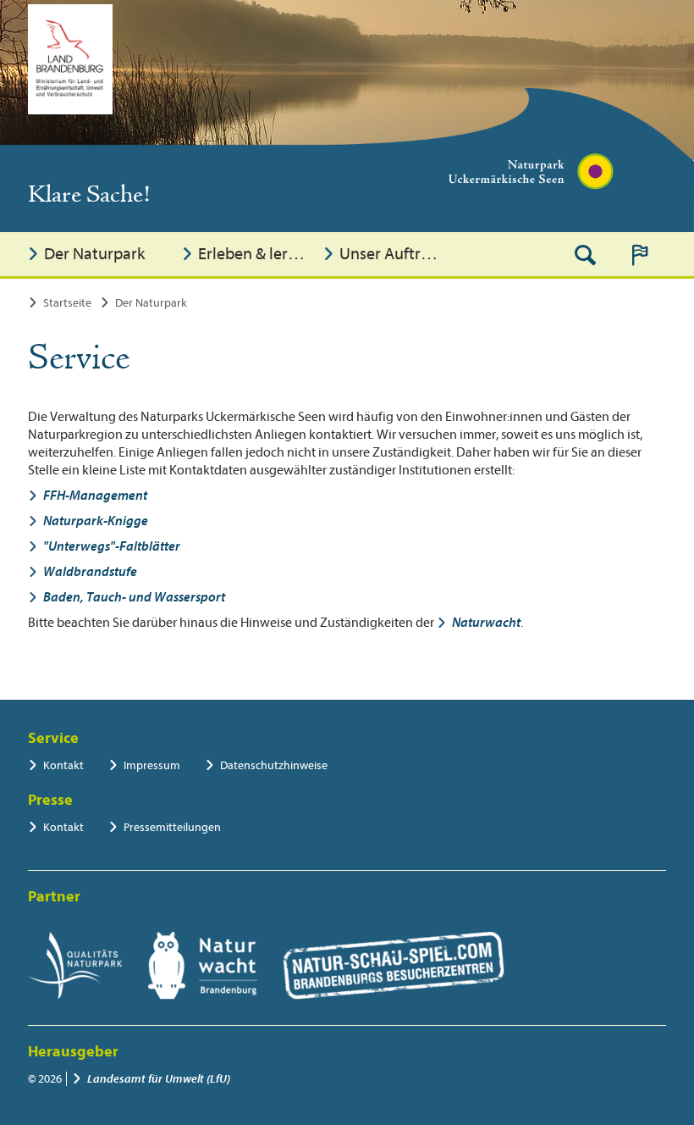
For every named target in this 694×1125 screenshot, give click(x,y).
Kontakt (63, 765)
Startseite (67, 303)
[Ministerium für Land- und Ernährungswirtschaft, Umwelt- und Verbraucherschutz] (70, 59)
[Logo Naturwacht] (202, 966)
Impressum (152, 765)
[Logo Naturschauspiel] (394, 966)
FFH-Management (95, 495)
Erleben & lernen (255, 253)
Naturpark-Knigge (95, 521)
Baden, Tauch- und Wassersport (134, 597)
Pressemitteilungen (172, 827)
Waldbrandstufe (90, 571)
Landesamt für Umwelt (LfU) (158, 1079)
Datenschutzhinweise (274, 765)
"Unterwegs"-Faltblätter (111, 546)
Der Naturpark (94, 253)
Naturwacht (486, 622)
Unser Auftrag (388, 253)
